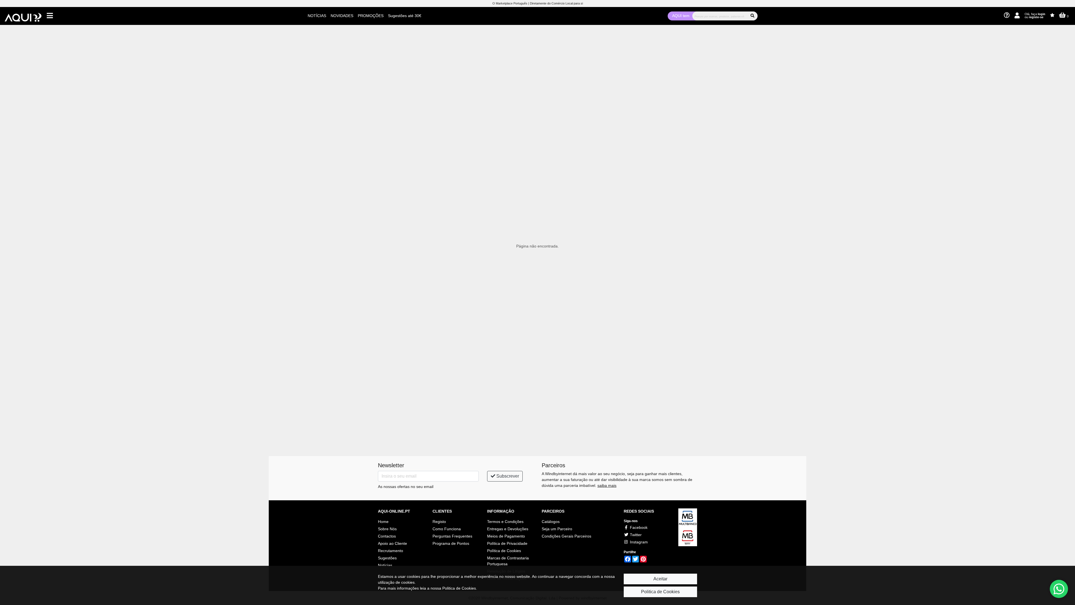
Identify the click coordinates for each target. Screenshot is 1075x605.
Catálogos (551, 521)
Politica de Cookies (660, 591)
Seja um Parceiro (557, 529)
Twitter (635, 534)
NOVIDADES (342, 15)
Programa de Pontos (451, 543)
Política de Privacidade (507, 543)
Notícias (385, 565)
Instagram (638, 542)
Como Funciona (447, 529)
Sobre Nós (387, 529)
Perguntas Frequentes (452, 536)
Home (383, 521)
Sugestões (387, 558)
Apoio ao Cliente (392, 543)
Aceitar (660, 578)
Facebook (638, 527)
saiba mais (606, 485)
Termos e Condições (505, 521)
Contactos (387, 536)
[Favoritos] (1052, 15)
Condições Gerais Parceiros (566, 536)
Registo (439, 521)
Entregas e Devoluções (507, 529)
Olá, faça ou (1035, 15)
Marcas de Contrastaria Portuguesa (508, 561)
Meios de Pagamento (506, 536)
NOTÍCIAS (317, 15)
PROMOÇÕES (371, 15)
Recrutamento (390, 550)
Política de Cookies (504, 550)
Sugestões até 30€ (404, 15)
